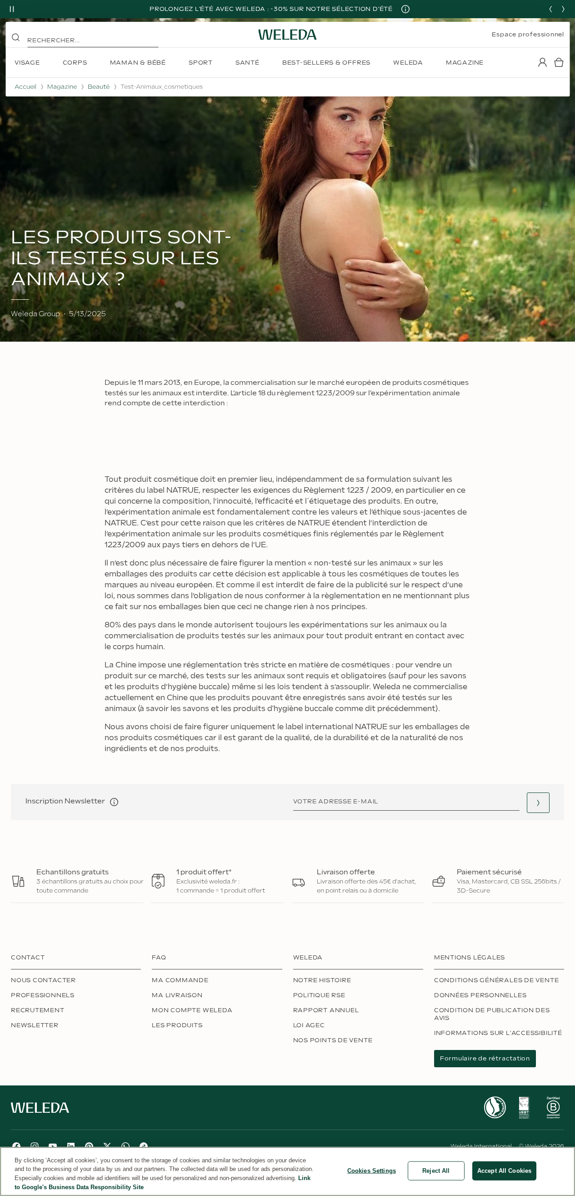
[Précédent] (550, 9)
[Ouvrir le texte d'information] (114, 802)
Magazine (62, 87)
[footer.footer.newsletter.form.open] (538, 802)
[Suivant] (563, 9)
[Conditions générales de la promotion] (405, 9)
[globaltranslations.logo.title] (288, 34)
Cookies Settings (371, 1170)
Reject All (436, 1170)
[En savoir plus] (495, 1107)
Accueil (25, 87)
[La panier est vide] (558, 62)
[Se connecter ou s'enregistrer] (542, 62)
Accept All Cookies (504, 1170)
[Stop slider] (11, 9)
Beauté (99, 87)
